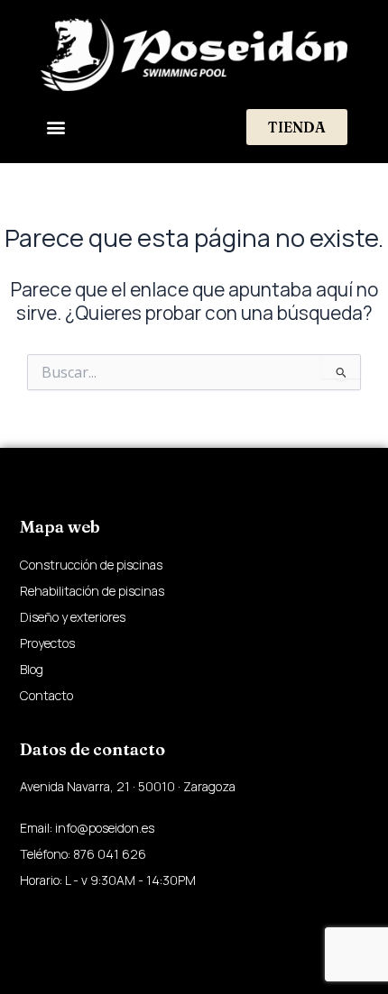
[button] (55, 127)
